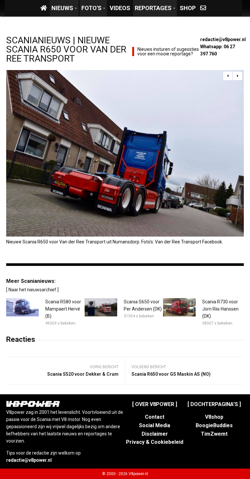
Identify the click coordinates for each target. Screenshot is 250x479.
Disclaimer (155, 434)
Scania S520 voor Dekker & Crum (82, 374)
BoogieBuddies (214, 425)
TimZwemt (214, 434)
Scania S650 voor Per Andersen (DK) (143, 305)
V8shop (214, 417)
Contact (154, 417)
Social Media (154, 425)
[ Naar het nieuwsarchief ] (32, 289)
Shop (188, 8)
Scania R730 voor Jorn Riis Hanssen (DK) (220, 309)
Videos (120, 8)
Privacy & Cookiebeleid (154, 442)
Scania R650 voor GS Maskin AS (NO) (171, 374)
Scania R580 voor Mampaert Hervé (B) (63, 309)
